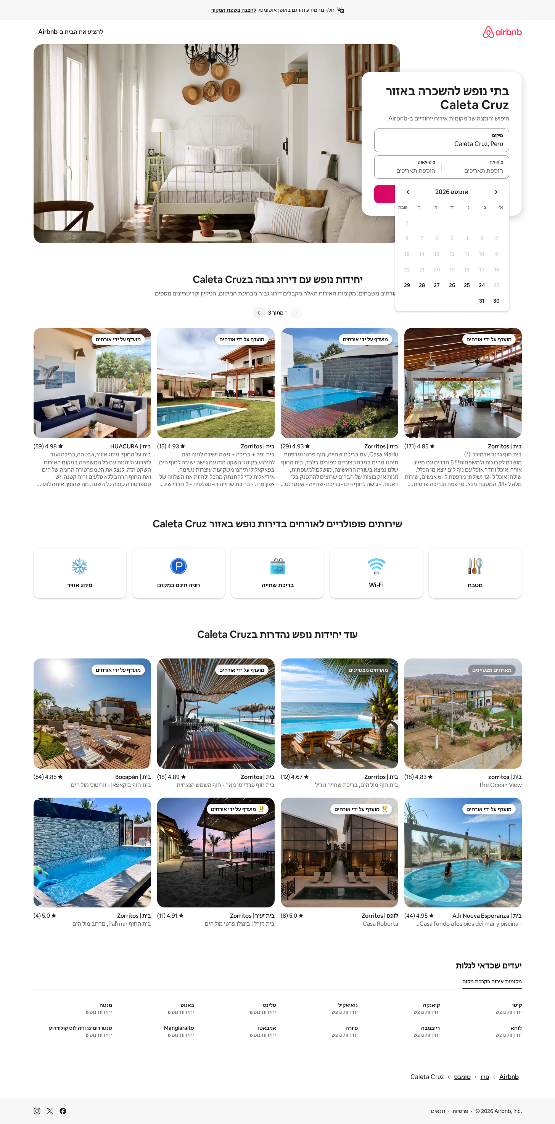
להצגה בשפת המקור (233, 9)
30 (496, 300)
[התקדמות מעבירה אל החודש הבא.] (408, 192)
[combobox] (441, 143)
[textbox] (475, 170)
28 (422, 285)
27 (437, 285)
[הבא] (259, 313)
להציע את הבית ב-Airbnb (70, 32)
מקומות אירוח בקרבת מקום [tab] (492, 981)
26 (452, 285)
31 (481, 300)
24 (482, 285)
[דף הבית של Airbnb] (502, 32)
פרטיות (460, 1111)
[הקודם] (296, 313)
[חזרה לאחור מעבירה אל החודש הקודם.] (496, 192)
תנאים (438, 1111)
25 (467, 285)
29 (407, 285)
